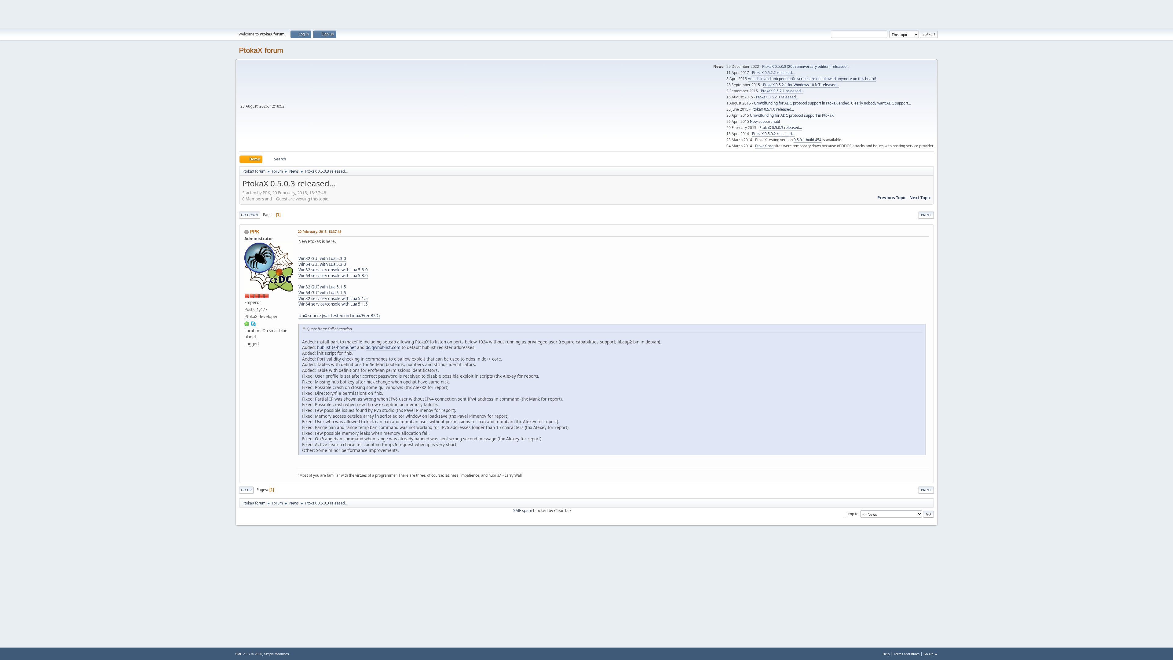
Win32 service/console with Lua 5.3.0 (333, 270)
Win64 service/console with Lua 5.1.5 (333, 304)
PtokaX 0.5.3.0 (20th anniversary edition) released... (805, 66)
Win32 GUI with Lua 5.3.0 (322, 258)
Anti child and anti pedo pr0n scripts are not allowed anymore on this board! (812, 78)
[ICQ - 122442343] (246, 323)
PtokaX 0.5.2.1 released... (782, 91)
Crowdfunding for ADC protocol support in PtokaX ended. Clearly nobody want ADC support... (832, 103)
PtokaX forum (261, 50)
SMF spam (522, 510)
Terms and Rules (906, 653)
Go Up (246, 490)
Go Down (249, 215)
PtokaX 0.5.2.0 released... (777, 97)
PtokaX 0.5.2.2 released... (773, 72)
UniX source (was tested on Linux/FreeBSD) (339, 315)
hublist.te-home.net (336, 347)
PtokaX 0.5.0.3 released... (780, 127)
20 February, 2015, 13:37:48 (319, 231)
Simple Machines (276, 654)
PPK (254, 231)
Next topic (920, 197)
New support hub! (765, 121)
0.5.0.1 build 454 (807, 139)
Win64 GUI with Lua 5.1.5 (322, 292)
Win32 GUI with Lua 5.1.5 (322, 287)
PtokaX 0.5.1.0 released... (772, 109)
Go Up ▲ (930, 653)
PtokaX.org (764, 145)
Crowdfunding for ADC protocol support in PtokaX (792, 115)
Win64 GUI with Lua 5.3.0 (322, 264)
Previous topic (891, 197)
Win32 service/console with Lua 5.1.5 (333, 298)
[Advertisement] (586, 14)
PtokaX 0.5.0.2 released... (773, 133)
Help (886, 653)
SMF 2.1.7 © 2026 (248, 654)
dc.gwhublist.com (383, 347)
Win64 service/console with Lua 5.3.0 (333, 275)
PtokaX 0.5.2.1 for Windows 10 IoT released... (801, 84)
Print (926, 215)
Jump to (852, 513)
